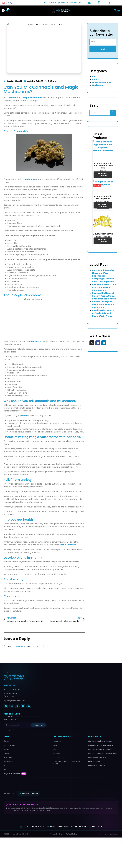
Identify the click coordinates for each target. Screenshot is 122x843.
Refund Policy (71, 834)
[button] (115, 11)
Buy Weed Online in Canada (100, 749)
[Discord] (28, 706)
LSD (5, 769)
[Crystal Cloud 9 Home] (39, 676)
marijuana (29, 179)
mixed (24, 415)
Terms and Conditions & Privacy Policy (66, 762)
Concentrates (9, 745)
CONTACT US (9, 685)
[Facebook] (97, 342)
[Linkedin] (103, 342)
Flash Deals (8, 761)
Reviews (56, 753)
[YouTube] (23, 706)
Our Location (58, 757)
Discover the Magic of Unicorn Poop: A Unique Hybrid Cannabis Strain (104, 296)
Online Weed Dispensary (98, 757)
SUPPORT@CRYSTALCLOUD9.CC (65, 2)
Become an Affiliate (96, 765)
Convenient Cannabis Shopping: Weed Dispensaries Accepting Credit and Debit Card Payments (103, 276)
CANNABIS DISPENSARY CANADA (100, 745)
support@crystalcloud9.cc (14, 700)
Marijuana (97, 85)
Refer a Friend (94, 761)
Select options (103, 174)
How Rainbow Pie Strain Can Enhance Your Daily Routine (104, 287)
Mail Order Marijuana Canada (100, 741)
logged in (20, 646)
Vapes (6, 753)
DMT (5, 765)
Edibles (6, 749)
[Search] (113, 112)
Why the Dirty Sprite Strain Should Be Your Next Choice (103, 304)
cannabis (13, 97)
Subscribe (38, 725)
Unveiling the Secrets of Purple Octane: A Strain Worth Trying (103, 313)
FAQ (55, 745)
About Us (57, 741)
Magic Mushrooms (101, 82)
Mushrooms (8, 757)
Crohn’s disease (68, 544)
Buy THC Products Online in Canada (103, 753)
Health (95, 79)
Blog (55, 749)
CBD (94, 76)
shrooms (36, 341)
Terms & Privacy (57, 834)
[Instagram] (91, 342)
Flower (6, 741)
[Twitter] (17, 706)
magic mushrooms (32, 97)
